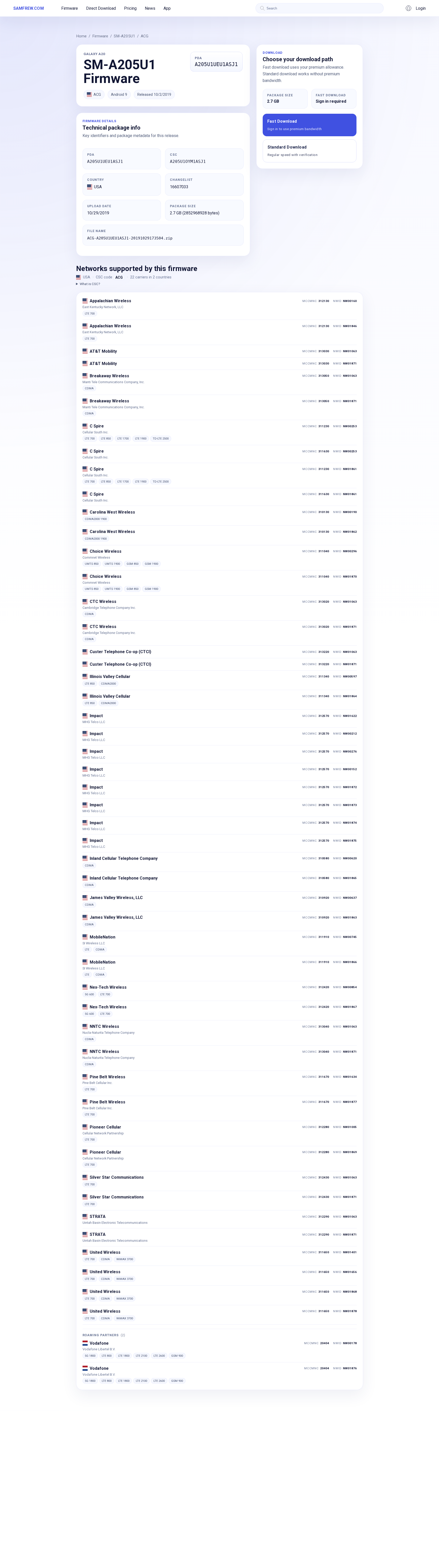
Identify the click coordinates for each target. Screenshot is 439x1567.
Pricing (130, 8)
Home (81, 36)
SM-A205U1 (124, 36)
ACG (144, 36)
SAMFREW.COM (28, 8)
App (167, 8)
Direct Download (101, 8)
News (150, 8)
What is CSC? (90, 284)
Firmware (69, 8)
